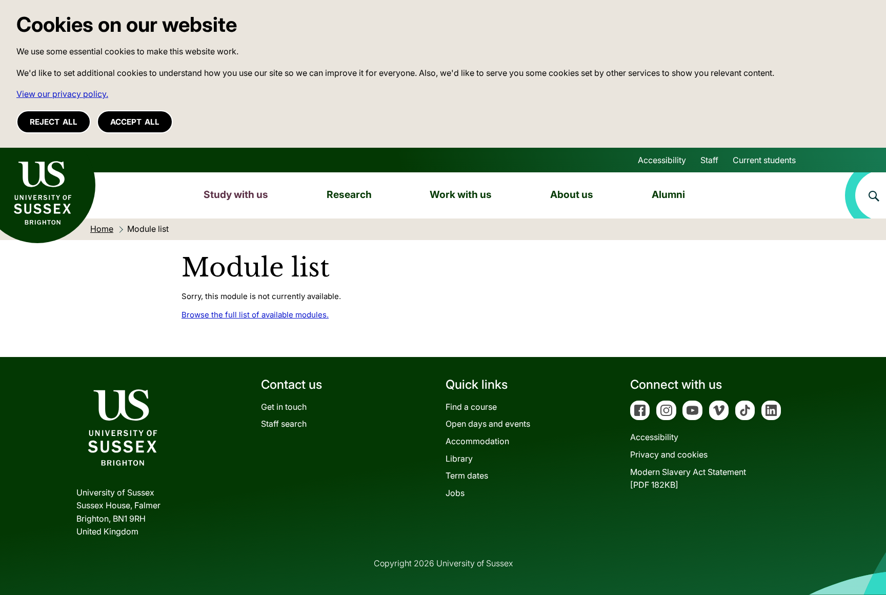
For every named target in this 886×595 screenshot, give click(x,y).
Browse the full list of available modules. (255, 315)
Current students (764, 160)
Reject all (53, 122)
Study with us (236, 194)
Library (459, 458)
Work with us (461, 194)
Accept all (134, 122)
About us (571, 194)
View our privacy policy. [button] (62, 94)
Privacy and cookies (669, 454)
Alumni (668, 194)
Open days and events (488, 424)
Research (349, 194)
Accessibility (662, 160)
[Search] (865, 195)
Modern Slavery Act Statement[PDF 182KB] (688, 478)
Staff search (284, 424)
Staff (709, 160)
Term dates (467, 475)
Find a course (471, 407)
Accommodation (477, 441)
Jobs (455, 493)
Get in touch (284, 407)
